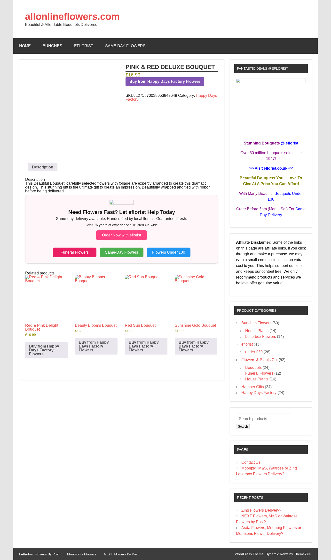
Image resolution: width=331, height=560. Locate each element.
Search (243, 426)
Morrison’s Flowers (81, 554)
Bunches (52, 46)
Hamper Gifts (252, 387)
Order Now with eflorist (121, 235)
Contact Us (250, 462)
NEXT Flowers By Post (121, 554)
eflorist (83, 46)
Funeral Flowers (75, 252)
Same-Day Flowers (121, 252)
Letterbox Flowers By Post (39, 554)
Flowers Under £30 (168, 252)
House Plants (256, 331)
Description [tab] (42, 167)
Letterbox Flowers (260, 336)
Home (25, 46)
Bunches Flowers (256, 323)
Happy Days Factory (258, 393)
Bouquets (253, 367)
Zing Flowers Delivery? (261, 510)
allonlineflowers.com (72, 16)
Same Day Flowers (125, 46)
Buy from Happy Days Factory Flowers (164, 81)
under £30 (254, 352)
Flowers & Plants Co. (259, 360)
